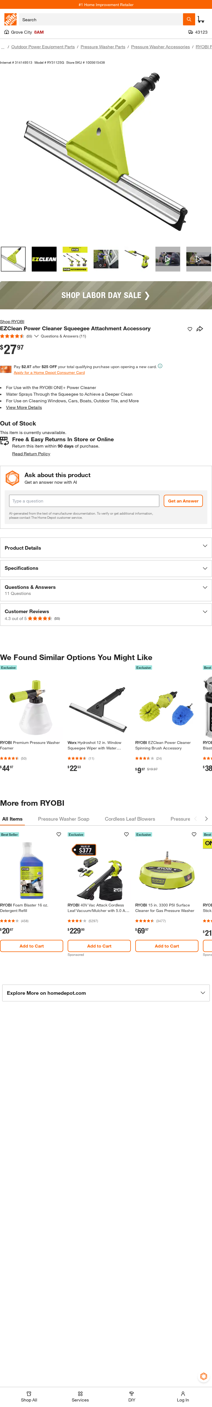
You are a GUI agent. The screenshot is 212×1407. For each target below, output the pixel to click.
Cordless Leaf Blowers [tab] (130, 819)
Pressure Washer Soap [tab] (63, 819)
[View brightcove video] (167, 259)
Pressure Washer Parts (103, 46)
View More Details (24, 407)
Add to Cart (32, 945)
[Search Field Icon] (189, 19)
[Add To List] (190, 329)
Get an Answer (183, 500)
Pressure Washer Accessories (160, 46)
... (3, 47)
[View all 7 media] (198, 259)
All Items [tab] (12, 819)
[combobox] (101, 19)
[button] (106, 548)
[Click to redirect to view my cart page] (201, 19)
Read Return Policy (31, 453)
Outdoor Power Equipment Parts (43, 46)
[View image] (13, 259)
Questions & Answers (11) (63, 336)
